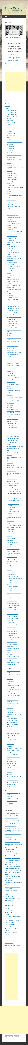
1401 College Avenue (11, 122)
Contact (7, 104)
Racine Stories (10, 635)
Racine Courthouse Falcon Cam (12, 920)
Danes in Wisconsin (11, 270)
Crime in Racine (10, 264)
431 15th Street (10, 148)
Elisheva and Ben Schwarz (13, 310)
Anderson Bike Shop (11, 173)
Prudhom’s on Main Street (13, 576)
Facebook (7, 106)
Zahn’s (8, 788)
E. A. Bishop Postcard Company (14, 799)
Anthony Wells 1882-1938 (12, 175)
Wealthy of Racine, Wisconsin (13, 757)
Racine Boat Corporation (12, 586)
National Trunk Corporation (13, 483)
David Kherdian (10, 275)
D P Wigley (7, 908)
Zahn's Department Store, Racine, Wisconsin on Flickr (12, 899)
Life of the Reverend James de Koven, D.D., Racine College (14, 844)
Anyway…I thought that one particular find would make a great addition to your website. (15, 59)
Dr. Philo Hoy (10, 796)
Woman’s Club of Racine (12, 780)
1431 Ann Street (10, 127)
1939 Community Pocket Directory (14, 142)
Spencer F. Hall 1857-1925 (13, 703)
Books (8, 208)
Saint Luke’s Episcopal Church (14, 674)
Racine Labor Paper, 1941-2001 (14, 618)
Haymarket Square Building (13, 384)
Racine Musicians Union (12, 624)
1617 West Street (11, 135)
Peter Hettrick (10, 540)
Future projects (8, 791)
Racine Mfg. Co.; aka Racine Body (13, 870)
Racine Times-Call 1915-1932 (13, 637)
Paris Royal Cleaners (11, 531)
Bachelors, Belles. (11, 185)
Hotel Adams (10, 388)
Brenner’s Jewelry (11, 210)
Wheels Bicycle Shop (11, 761)
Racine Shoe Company (12, 633)
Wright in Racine (9, 896)
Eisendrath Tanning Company (13, 308)
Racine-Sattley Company (12, 642)
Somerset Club (10, 697)
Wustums (9, 786)
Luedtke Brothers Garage (12, 440)
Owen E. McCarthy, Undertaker (14, 527)
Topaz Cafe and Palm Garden (13, 733)
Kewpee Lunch (10, 429)
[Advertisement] (15, 81)
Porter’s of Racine (11, 559)
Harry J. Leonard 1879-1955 (13, 377)
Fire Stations (10, 333)
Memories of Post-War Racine (13, 453)
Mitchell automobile (11, 465)
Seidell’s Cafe (10, 679)
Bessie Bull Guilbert (11, 200)
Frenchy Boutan (10, 348)
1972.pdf (7, 63)
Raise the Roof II (9, 880)
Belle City (9, 193)
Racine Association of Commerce (14, 578)
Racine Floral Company (12, 601)
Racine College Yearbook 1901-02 (12, 858)
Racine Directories (9, 862)
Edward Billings (10, 304)
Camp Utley (9, 219)
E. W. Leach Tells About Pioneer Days (13, 504)
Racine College (10, 588)
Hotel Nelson (10, 392)
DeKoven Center (9, 910)
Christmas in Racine (11, 238)
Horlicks (8, 386)
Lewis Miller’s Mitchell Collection (12, 842)
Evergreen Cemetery (11, 319)
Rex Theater (9, 654)
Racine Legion (10, 620)
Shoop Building (10, 681)
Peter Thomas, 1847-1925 (12, 542)
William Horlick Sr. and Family (13, 767)
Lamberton (9, 434)
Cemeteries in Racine (11, 221)
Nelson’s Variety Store (12, 485)
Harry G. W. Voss (11, 375)
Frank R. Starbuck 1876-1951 (13, 341)
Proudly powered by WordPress (12, 1035)
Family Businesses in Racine (11, 818)
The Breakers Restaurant (12, 722)
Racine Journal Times (10, 924)
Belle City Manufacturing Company (14, 195)
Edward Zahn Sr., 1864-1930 (13, 306)
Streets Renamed (11, 710)
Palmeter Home (10, 529)
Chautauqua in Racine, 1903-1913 (14, 231)
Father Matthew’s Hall (12, 327)
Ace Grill (9, 163)
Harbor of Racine (10, 371)
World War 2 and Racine (12, 782)
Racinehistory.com (9, 878)
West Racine (10, 759)
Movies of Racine (11, 481)
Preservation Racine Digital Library (13, 853)
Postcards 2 (9, 565)
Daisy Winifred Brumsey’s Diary (14, 266)
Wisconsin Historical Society (11, 949)
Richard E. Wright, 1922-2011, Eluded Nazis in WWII (13, 657)
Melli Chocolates (10, 450)
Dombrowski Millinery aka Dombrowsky (12, 282)
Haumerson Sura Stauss (12, 380)
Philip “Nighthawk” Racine (12, 544)
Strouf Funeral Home (11, 712)
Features (7, 108)
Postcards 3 (9, 567)
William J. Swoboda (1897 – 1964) (14, 770)
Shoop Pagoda (10, 683)
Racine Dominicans (9, 922)
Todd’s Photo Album (11, 729)
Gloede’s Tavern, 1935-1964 (13, 363)
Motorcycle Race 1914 (12, 479)
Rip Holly (9, 660)
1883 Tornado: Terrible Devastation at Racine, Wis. (14, 490)
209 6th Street (10, 144)
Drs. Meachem (10, 295)
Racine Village (10, 803)
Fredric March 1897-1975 (12, 346)
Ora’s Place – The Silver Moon (14, 525)
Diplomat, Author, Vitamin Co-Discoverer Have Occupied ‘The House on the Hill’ (15, 500)
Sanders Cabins (10, 677)
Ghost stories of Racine (12, 359)
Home (6, 805)
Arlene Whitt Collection (12, 177)
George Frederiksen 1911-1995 (14, 352)
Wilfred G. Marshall (11, 765)
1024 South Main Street (12, 110)
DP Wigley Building (11, 293)
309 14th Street (10, 146)
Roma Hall (9, 666)
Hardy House (10, 373)
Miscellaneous (10, 463)
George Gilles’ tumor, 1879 (13, 354)
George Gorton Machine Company (14, 356)
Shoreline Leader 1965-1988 (13, 685)
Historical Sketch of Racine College (13, 823)
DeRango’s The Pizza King (13, 279)
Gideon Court (10, 361)
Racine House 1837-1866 (12, 614)
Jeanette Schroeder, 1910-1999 (14, 414)
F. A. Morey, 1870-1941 (12, 323)
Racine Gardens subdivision (13, 603)
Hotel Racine (10, 395)
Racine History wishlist (12, 612)
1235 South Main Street (12, 114)
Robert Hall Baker (11, 664)
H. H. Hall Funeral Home (12, 369)
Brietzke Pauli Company (12, 215)
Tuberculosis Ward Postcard (13, 739)
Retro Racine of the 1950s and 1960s (13, 882)
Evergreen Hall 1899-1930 (12, 321)
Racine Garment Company (13, 605)
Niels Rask (9, 515)
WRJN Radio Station (11, 784)
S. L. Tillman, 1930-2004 (12, 669)
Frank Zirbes (9, 344)
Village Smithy (10, 746)
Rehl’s (8, 652)
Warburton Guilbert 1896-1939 (13, 750)
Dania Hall (9, 273)
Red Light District (11, 646)
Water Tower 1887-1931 (12, 754)
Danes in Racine (10, 268)
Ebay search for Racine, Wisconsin (13, 815)
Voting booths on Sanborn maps (14, 748)
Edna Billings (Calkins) (12, 302)
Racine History (13, 8)
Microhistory (9, 455)
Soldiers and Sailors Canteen (13, 695)
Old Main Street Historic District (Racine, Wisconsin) (12, 848)
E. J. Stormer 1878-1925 (12, 299)
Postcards (9, 563)
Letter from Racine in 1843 (13, 436)
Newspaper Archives (11, 487)
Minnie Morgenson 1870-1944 (13, 461)
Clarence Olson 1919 (11, 248)
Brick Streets (10, 213)
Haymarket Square (11, 382)
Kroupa (8, 432)
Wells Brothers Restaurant (11, 890)
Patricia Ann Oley (11, 534)
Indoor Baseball (10, 407)
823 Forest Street (11, 157)
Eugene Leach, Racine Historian (14, 317)
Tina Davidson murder (12, 726)
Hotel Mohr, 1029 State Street (13, 390)
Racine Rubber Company (12, 631)
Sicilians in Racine (11, 687)
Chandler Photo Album (12, 227)
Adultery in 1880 (10, 165)
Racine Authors (10, 580)
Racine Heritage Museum (11, 864)
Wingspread (9, 774)
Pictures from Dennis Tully (13, 551)
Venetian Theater (10, 744)
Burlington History (9, 943)
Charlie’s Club (10, 229)
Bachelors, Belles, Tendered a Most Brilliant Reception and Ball (15, 495)
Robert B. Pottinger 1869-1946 (13, 662)
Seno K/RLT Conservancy (11, 932)
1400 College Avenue (11, 120)
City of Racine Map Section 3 (13, 246)
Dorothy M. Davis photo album (13, 285)
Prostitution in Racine (11, 574)
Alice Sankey (10, 171)
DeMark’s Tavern (10, 277)
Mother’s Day (10, 477)
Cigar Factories (10, 240)
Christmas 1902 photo (12, 236)
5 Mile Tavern (10, 150)
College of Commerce (11, 256)
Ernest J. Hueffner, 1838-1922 (13, 315)
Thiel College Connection (12, 724)
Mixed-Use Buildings (11, 471)
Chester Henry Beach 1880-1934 (14, 234)
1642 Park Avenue (11, 137)
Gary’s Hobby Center (11, 350)
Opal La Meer (10, 523)
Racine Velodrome (11, 640)
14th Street (9, 131)
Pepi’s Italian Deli (11, 538)
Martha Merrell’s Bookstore (13, 448)
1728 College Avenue (11, 140)
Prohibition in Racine (11, 572)
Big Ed (8, 202)
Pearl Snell (9, 536)
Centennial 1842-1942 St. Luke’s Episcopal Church (14, 224)
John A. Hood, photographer (13, 417)
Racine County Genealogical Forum (13, 860)
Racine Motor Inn (10, 622)
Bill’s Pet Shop (10, 204)
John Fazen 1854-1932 (12, 421)
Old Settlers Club (10, 521)
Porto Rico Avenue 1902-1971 (13, 561)
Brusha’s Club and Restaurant (13, 217)
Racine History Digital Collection (14, 609)
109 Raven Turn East (11, 112)
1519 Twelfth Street (11, 133)
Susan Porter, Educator (12, 720)
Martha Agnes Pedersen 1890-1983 (15, 446)
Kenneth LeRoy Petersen (12, 427)
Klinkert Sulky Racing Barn (11, 840)
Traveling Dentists (11, 735)
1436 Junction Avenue (12, 129)
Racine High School (11, 607)
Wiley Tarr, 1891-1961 (11, 763)
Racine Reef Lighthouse (12, 629)
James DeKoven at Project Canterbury (14, 828)
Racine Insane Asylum (12, 616)
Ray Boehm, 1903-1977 (12, 644)
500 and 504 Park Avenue (12, 152)
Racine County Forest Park (13, 599)
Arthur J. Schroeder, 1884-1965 (14, 179)
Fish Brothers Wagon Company (14, 335)
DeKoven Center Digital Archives (12, 813)
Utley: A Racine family (12, 742)
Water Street (9, 752)
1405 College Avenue (11, 124)
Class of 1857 (10, 250)
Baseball (9, 191)
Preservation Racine (9, 851)
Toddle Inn (9, 731)
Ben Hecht (9, 197)
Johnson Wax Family (11, 423)
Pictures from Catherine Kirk (13, 549)
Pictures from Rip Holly (12, 557)
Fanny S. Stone (10, 325)
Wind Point (9, 772)
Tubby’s (8, 737)
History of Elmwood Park (10, 826)
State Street (9, 705)
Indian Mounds (10, 405)
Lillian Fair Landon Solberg (13, 438)
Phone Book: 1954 (11, 547)
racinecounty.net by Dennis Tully (12, 876)
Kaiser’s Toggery (10, 425)
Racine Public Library (11, 627)
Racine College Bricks (12, 591)
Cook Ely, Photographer (12, 262)
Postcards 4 (9, 570)
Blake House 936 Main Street (13, 206)
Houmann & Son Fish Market (13, 401)
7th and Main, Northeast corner (14, 155)
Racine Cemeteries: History (11, 856)
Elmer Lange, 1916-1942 (12, 312)
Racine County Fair (11, 596)
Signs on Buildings (11, 693)
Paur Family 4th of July (12, 801)
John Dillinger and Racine (12, 419)
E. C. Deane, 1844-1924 (12, 297)
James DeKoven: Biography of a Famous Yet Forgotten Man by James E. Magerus (14, 411)
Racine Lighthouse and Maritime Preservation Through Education (12, 867)
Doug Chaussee (10, 287)
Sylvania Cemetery (9, 884)
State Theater (10, 708)
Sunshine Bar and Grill (12, 718)
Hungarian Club (10, 403)
